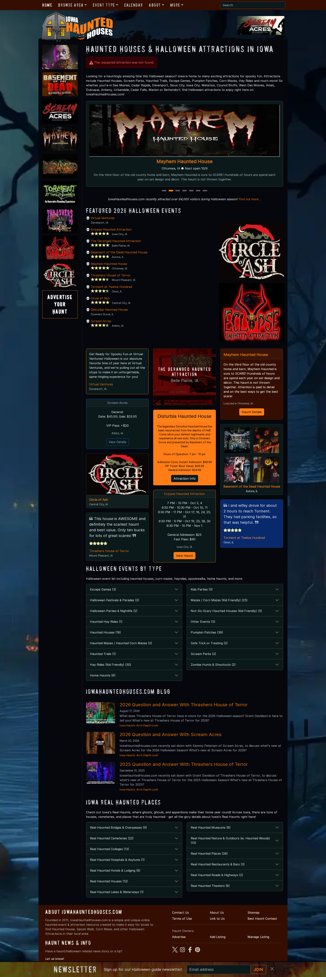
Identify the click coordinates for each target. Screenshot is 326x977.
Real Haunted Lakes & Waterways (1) (117, 892)
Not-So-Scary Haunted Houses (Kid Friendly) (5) (226, 611)
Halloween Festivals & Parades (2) (114, 600)
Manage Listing (258, 937)
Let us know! (54, 959)
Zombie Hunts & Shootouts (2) (213, 664)
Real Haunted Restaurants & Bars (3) (218, 864)
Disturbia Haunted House (109, 309)
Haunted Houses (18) (105, 632)
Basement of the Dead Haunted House (119, 252)
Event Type (104, 5)
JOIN (258, 969)
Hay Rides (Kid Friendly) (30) (110, 664)
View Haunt (184, 556)
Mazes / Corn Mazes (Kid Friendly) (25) (219, 600)
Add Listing (217, 937)
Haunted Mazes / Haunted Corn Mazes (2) (121, 643)
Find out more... (249, 199)
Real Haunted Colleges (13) (109, 849)
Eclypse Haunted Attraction (111, 229)
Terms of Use (182, 918)
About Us (217, 912)
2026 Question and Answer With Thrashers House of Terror (184, 704)
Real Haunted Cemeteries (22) (112, 838)
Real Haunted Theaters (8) (210, 886)
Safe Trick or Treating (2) (209, 643)
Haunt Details (252, 412)
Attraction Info (185, 478)
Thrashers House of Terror (111, 275)
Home (47, 5)
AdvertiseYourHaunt (60, 304)
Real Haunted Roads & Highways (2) (217, 875)
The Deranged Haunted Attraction (184, 161)
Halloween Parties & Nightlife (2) (113, 611)
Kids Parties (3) (202, 589)
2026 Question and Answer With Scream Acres (170, 734)
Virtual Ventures (103, 218)
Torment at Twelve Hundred (111, 287)
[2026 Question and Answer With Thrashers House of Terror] (100, 713)
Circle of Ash (100, 298)
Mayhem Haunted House (109, 264)
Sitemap (253, 912)
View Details (117, 442)
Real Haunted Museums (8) (211, 827)
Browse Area (70, 5)
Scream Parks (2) (203, 654)
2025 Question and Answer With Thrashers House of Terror (184, 764)
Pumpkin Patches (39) (207, 632)
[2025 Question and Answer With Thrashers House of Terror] (100, 772)
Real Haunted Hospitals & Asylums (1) (117, 860)
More (175, 5)
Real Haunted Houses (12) (109, 881)
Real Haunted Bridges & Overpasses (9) (118, 827)
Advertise (179, 937)
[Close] (272, 968)
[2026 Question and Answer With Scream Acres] (100, 742)
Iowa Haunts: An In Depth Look (139, 725)
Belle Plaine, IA (184, 380)
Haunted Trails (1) (103, 654)
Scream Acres (101, 321)
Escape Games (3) (103, 589)
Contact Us (180, 912)
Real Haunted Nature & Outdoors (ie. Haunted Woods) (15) (230, 840)
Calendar (133, 5)
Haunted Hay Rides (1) (106, 621)
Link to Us (217, 918)
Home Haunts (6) (102, 675)
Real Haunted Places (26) (209, 853)
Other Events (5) (203, 621)
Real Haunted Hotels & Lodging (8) (115, 870)
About (155, 5)
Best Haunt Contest (262, 918)
